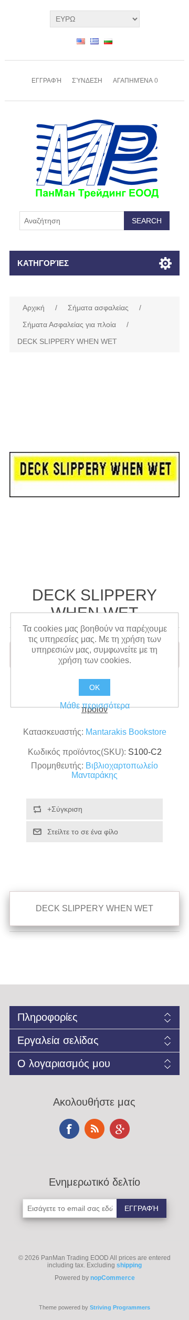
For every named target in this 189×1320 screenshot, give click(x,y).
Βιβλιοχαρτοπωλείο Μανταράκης (114, 770)
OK (94, 687)
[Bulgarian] (108, 41)
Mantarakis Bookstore (126, 731)
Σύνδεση (87, 80)
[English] (81, 41)
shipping (129, 1265)
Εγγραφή (46, 80)
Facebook (69, 1129)
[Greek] (94, 41)
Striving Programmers (120, 1307)
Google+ (120, 1129)
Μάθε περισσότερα (95, 705)
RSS (94, 1129)
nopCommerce (112, 1278)
